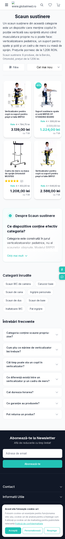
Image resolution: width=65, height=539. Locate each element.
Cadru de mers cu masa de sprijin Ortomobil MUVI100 (17, 174)
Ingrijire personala (40, 292)
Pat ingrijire (36, 308)
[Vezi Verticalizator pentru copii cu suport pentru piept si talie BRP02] (17, 95)
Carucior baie (45, 283)
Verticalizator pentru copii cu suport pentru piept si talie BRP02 (16, 114)
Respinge (52, 530)
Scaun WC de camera (18, 283)
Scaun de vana (14, 292)
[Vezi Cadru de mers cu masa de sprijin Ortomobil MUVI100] (17, 154)
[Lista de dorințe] (50, 5)
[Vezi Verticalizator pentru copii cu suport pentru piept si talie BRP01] (48, 154)
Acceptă (13, 530)
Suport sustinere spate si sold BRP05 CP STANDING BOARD (47, 114)
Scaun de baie (37, 300)
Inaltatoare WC (14, 308)
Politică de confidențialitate (29, 523)
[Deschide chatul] (62, 277)
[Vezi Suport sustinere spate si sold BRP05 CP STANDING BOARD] (48, 95)
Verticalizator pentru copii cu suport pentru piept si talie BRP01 (46, 174)
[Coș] (58, 5)
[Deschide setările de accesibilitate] (62, 269)
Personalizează (33, 530)
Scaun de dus (13, 300)
